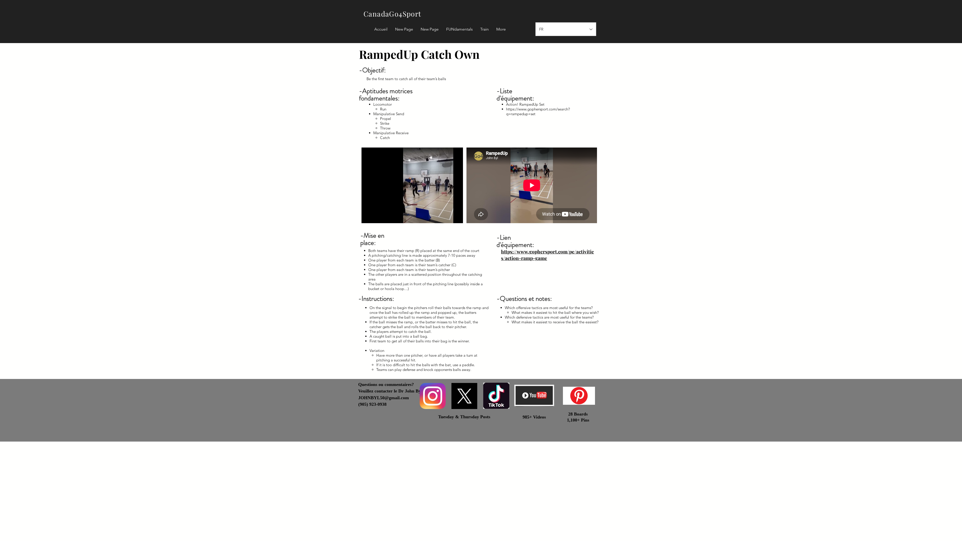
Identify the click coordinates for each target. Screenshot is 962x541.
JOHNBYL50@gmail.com (383, 397)
